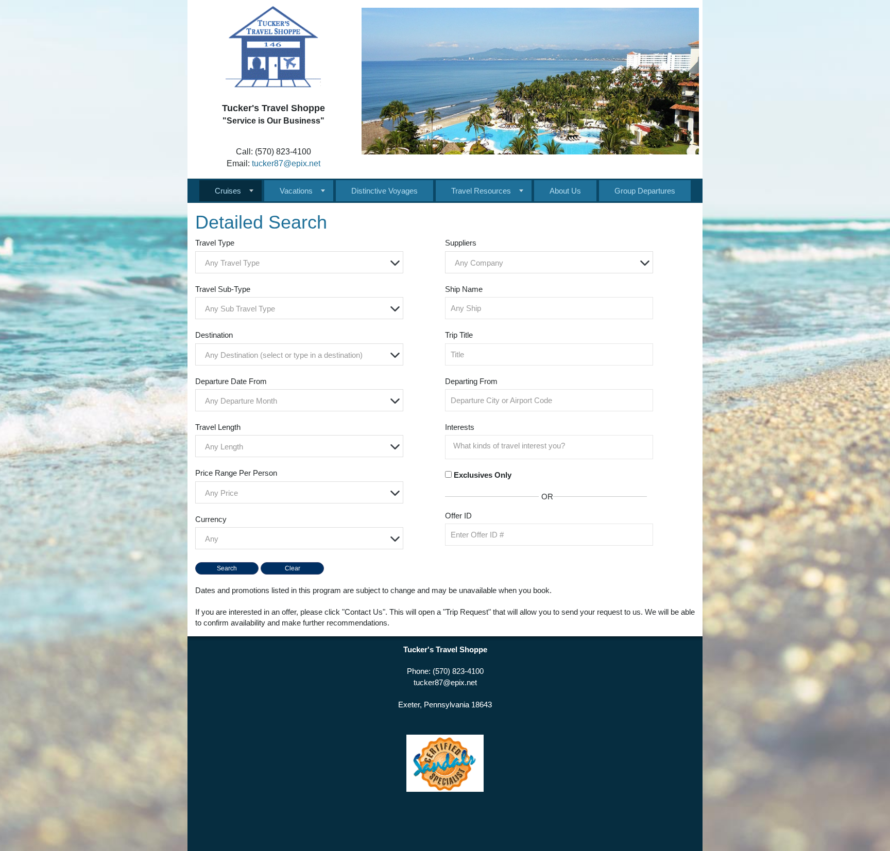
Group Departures (644, 190)
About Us (565, 190)
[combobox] (299, 262)
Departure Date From (231, 381)
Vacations (296, 190)
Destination (214, 335)
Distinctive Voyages (384, 190)
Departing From (471, 381)
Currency (211, 519)
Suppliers (460, 242)
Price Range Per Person (236, 472)
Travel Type (214, 242)
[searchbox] (551, 446)
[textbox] (302, 263)
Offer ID (458, 515)
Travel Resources (481, 190)
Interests (459, 427)
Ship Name (464, 289)
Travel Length (218, 427)
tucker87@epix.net (286, 163)
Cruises (228, 190)
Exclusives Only (482, 475)
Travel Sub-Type (222, 289)
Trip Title (459, 335)
